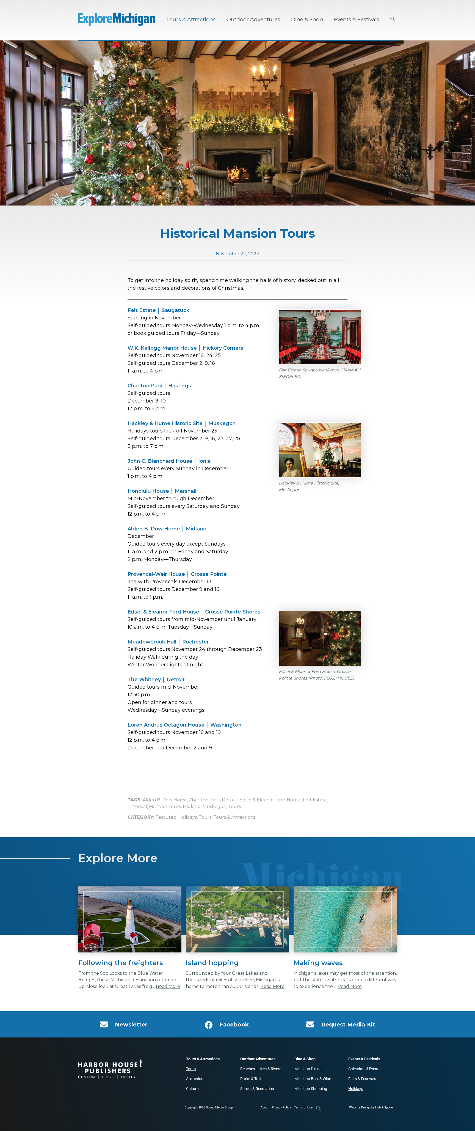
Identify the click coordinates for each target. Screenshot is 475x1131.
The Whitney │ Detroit (156, 680)
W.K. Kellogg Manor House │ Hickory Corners (185, 348)
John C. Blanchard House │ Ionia (169, 461)
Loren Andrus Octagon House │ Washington (185, 725)
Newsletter (131, 1024)
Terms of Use (303, 1107)
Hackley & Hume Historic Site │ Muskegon (182, 423)
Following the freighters (120, 963)
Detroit (230, 800)
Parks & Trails (251, 1079)
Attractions (195, 1079)
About (265, 1107)
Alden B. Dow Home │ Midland (167, 529)
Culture (192, 1088)
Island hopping (212, 963)
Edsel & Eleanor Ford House (270, 800)
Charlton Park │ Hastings (159, 386)
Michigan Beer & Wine (312, 1079)
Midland (192, 806)
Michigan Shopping (310, 1088)
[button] (393, 19)
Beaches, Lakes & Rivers (260, 1069)
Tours (234, 806)
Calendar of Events (364, 1069)
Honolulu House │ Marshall (162, 491)
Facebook (234, 1024)
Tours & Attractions (191, 19)
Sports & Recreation (257, 1088)
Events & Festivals (356, 19)
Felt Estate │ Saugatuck (158, 310)
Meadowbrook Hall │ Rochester (168, 642)
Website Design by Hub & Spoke (371, 1107)
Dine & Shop (307, 19)
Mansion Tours (165, 806)
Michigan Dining (308, 1069)
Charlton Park (204, 800)
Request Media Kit (348, 1024)
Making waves (318, 963)
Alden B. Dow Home (165, 800)
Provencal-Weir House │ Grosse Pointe (177, 574)
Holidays (187, 817)
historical (137, 806)
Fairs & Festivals (362, 1079)
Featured (166, 817)
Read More (168, 986)
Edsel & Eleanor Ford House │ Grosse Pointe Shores (194, 612)
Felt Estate (315, 800)
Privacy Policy (281, 1107)
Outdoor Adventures (253, 19)
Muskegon (214, 806)
